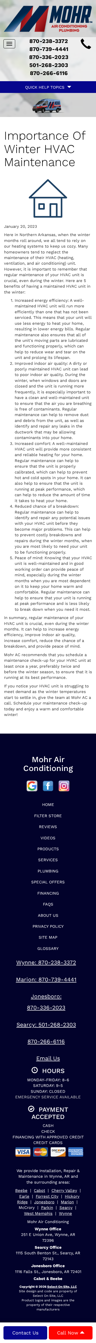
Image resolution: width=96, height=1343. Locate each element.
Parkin (47, 1207)
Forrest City (47, 1196)
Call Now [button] (68, 1333)
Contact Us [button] (25, 1333)
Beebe (21, 1190)
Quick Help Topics (46, 87)
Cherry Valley (64, 1190)
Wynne (65, 1213)
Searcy (66, 1207)
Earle (24, 1196)
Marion (67, 1202)
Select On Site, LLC (62, 1287)
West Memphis (38, 1213)
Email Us (48, 1058)
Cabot (39, 1190)
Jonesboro (44, 1202)
